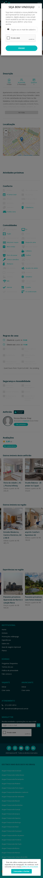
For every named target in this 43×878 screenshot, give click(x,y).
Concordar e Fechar (21, 871)
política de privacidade (30, 867)
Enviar (21, 48)
